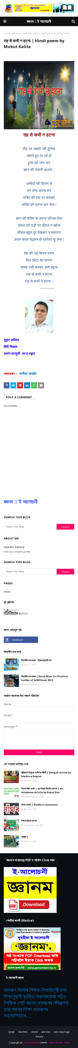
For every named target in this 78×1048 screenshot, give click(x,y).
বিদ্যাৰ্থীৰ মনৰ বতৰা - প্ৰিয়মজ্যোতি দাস (36, 660)
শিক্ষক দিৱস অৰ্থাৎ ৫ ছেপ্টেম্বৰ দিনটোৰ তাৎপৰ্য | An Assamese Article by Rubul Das (42, 790)
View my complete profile (17, 551)
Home (7, 33)
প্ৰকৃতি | (24, 836)
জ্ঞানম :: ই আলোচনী (39, 21)
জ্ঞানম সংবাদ (45, 1032)
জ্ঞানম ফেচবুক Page (62, 1032)
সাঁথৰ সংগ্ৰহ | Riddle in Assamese (39, 804)
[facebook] (21, 640)
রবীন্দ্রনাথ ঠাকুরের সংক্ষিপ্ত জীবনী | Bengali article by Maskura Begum (46, 774)
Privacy (39, 1036)
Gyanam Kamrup (14, 547)
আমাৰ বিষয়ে (22, 1032)
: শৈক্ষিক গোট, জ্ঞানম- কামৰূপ (58, 1042)
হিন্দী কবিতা (16, 33)
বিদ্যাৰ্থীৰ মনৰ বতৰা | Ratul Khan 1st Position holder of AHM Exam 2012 (44, 678)
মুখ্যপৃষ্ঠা (11, 1032)
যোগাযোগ (34, 1032)
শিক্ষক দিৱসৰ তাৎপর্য (29, 820)
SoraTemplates (31, 1042)
